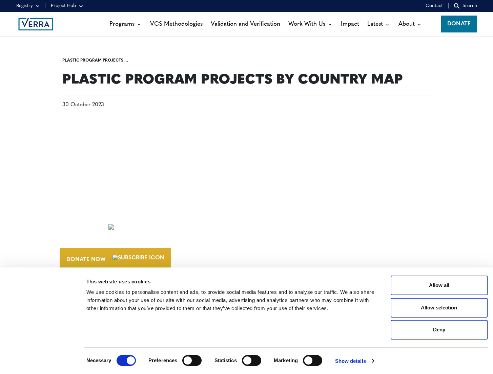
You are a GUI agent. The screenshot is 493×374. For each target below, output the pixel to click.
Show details (350, 361)
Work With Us (306, 24)
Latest (375, 24)
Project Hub (63, 5)
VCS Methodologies (176, 24)
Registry (24, 5)
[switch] (192, 360)
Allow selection (439, 307)
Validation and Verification (245, 24)
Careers (273, 225)
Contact (434, 5)
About (406, 24)
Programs (122, 24)
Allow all (439, 285)
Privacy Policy (358, 254)
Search (470, 5)
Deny (439, 329)
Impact (350, 24)
